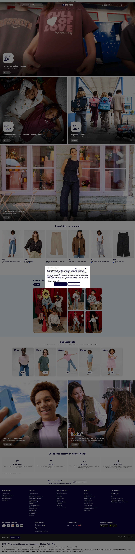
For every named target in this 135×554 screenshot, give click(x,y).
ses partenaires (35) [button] (55, 270)
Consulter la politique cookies (54, 281)
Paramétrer (74, 284)
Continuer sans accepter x (52, 267)
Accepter (60, 284)
